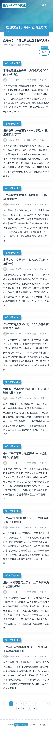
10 (35, 398)
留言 (44, 50)
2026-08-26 (23, 80)
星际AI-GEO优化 (14, 5)
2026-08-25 (23, 657)
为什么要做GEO (12, 63)
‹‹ (5, 703)
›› (34, 708)
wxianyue (11, 80)
